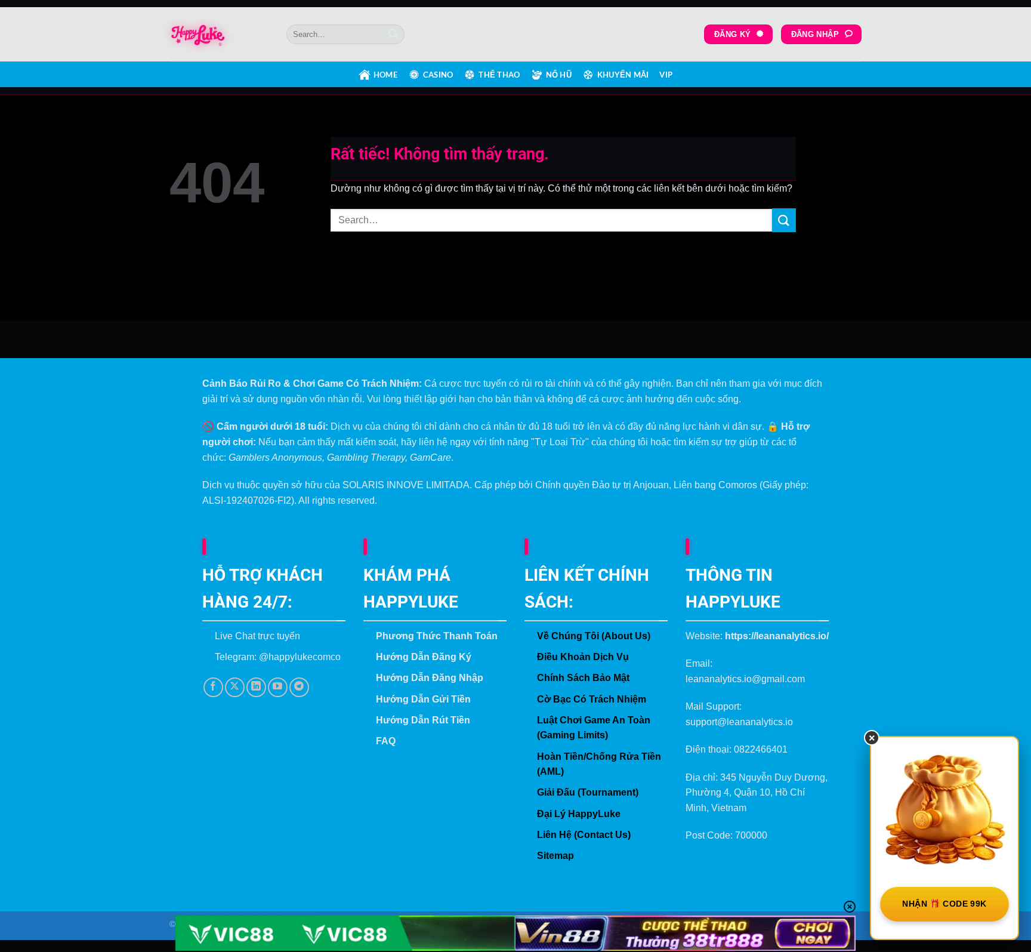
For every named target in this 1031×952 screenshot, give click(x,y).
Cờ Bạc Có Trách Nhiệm (591, 699)
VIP (665, 74)
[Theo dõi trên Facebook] (213, 687)
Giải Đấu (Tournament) (587, 792)
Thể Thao (499, 74)
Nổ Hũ (559, 74)
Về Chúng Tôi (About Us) (593, 636)
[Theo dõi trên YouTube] (278, 687)
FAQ (386, 741)
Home (385, 74)
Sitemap (555, 856)
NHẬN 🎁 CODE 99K (944, 903)
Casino (438, 74)
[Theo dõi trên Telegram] (299, 687)
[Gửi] (393, 34)
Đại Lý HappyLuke (579, 814)
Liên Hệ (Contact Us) (584, 835)
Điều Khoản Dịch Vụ (583, 657)
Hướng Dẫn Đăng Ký (423, 657)
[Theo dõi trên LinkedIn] (256, 687)
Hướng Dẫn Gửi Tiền (423, 699)
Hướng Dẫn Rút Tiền (423, 720)
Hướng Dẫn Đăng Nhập (429, 678)
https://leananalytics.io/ (777, 636)
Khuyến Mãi (623, 74)
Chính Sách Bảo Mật (583, 678)
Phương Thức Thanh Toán (437, 636)
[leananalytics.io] (218, 34)
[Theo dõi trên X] (235, 687)
